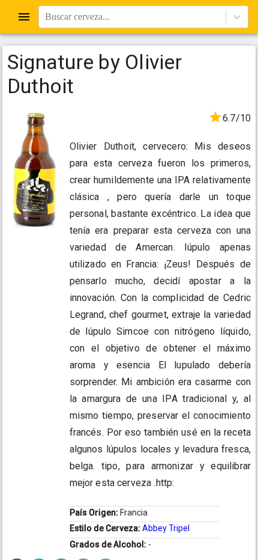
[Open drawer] (24, 16)
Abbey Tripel (166, 528)
